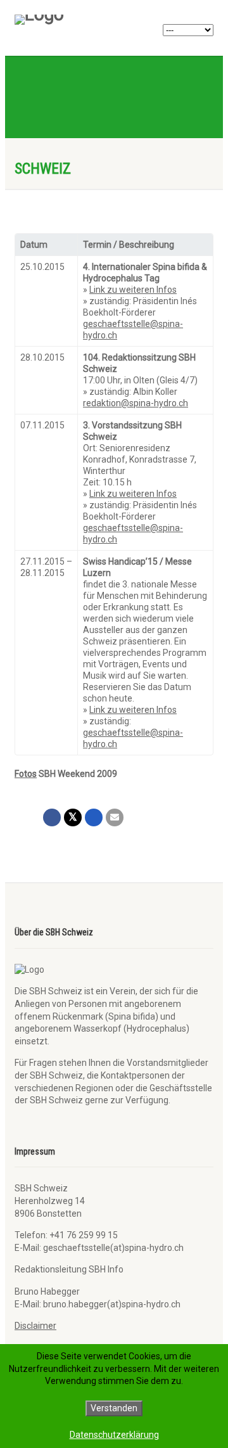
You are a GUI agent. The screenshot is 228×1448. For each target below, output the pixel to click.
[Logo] (78, 20)
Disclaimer (35, 1326)
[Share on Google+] (94, 817)
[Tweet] (73, 817)
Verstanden (114, 1408)
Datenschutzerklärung (114, 1435)
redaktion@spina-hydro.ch (135, 403)
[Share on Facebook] (52, 817)
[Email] (115, 817)
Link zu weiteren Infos (133, 290)
